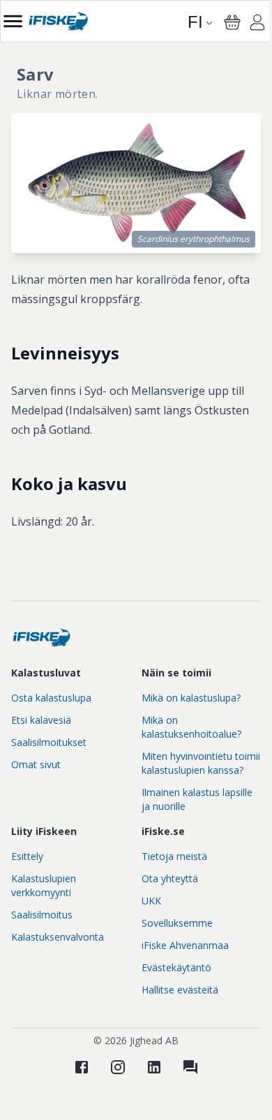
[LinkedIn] (154, 1067)
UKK (151, 900)
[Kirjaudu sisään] (257, 24)
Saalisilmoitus (42, 914)
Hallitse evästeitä (180, 989)
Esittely (27, 856)
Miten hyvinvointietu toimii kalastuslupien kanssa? (201, 763)
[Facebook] (82, 1067)
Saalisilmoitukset (48, 742)
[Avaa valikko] (13, 21)
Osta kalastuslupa (51, 697)
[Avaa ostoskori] (232, 22)
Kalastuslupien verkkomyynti (43, 885)
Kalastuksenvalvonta (57, 936)
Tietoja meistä (174, 856)
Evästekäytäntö (176, 967)
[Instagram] (118, 1067)
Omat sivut (36, 764)
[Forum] (190, 1067)
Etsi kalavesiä (41, 720)
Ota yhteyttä (170, 878)
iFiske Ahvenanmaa (185, 945)
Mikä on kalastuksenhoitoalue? (191, 726)
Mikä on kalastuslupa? (191, 697)
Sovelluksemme (177, 923)
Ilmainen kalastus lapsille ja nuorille (197, 799)
